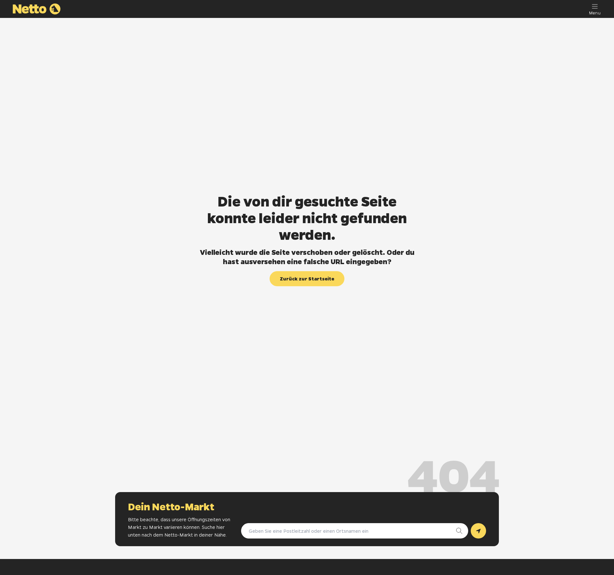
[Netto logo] (36, 9)
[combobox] (348, 531)
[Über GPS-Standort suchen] (478, 531)
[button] (307, 278)
